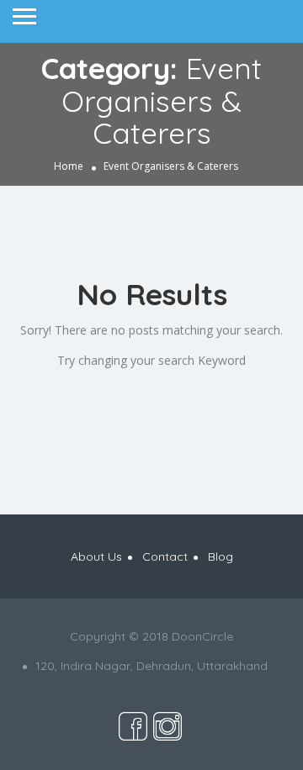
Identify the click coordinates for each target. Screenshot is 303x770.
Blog (220, 556)
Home (68, 165)
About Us (96, 556)
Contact (165, 556)
